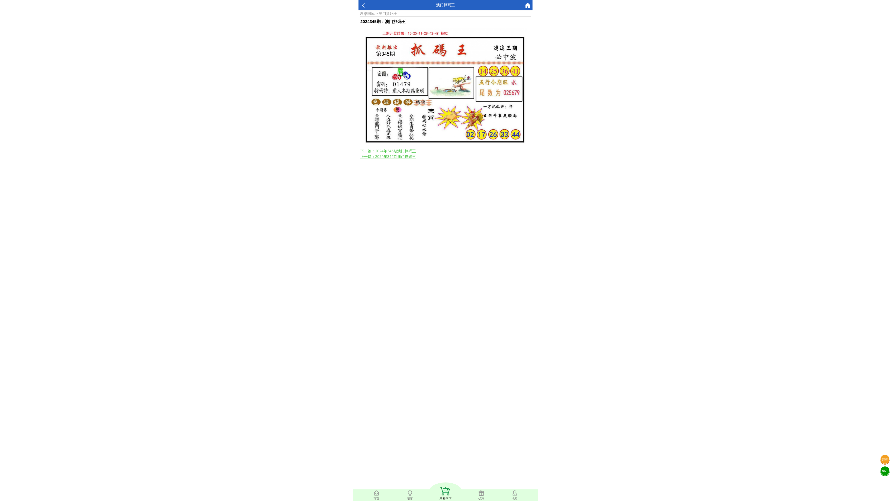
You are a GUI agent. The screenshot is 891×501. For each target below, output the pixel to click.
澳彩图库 (367, 14)
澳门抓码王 (388, 14)
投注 (885, 459)
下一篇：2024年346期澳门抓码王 (388, 151)
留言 (885, 470)
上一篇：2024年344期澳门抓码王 (388, 157)
